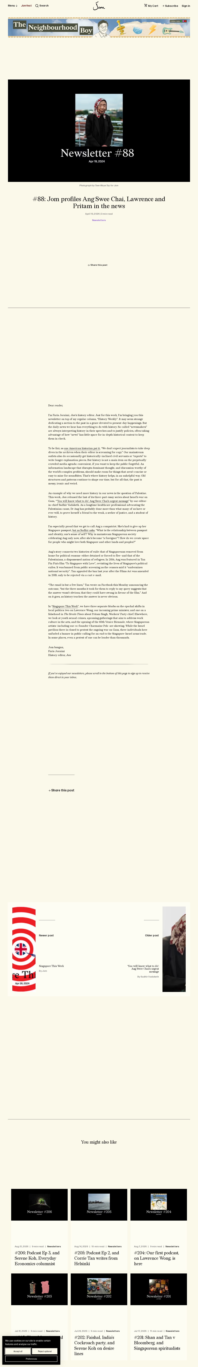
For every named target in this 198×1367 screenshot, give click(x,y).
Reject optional (45, 1351)
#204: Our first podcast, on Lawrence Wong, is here (156, 1258)
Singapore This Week (65, 606)
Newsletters (99, 220)
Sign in (186, 6)
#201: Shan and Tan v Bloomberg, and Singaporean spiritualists (157, 1343)
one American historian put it (82, 448)
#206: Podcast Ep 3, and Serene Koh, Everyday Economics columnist (37, 1258)
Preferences (31, 1358)
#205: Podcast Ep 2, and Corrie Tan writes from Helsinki (96, 1258)
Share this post (99, 265)
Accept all (17, 1351)
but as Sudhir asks (83, 530)
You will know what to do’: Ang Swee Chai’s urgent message (93, 501)
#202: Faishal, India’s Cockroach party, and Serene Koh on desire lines (94, 1346)
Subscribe (171, 6)
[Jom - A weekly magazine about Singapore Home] (99, 5)
